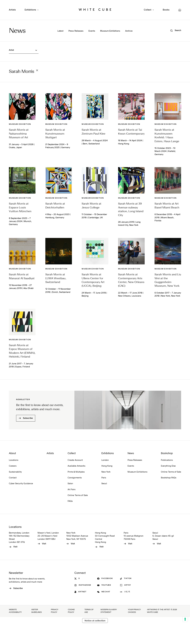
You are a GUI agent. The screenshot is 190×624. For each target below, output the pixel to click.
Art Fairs (71, 489)
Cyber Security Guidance (21, 484)
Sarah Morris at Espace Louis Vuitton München (20, 207)
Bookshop (167, 453)
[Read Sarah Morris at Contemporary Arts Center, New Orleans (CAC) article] (131, 251)
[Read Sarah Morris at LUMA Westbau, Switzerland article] (58, 251)
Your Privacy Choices (134, 611)
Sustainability (15, 472)
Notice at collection (95, 620)
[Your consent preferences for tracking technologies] (185, 619)
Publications (167, 460)
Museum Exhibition (20, 124)
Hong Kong (106, 466)
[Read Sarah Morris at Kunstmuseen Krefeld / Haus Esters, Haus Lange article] (168, 106)
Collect (147, 10)
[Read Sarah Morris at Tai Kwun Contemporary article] (131, 106)
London (105, 460)
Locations (13, 460)
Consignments (75, 478)
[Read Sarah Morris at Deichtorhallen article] (58, 180)
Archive (129, 31)
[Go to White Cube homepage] (95, 10)
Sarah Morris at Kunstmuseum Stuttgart (55, 134)
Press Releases (75, 31)
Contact (13, 478)
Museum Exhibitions (110, 31)
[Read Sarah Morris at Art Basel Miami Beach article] (168, 180)
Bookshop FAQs (168, 478)
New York (105, 472)
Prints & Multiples (76, 472)
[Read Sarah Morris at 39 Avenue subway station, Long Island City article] (131, 180)
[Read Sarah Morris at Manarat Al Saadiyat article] (22, 251)
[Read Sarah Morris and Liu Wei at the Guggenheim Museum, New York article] (168, 251)
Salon (70, 484)
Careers (12, 466)
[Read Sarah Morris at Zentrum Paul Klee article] (95, 106)
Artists (12, 10)
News (17, 31)
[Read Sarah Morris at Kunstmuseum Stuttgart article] (58, 106)
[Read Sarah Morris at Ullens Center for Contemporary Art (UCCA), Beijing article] (95, 251)
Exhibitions (30, 10)
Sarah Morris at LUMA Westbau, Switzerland (55, 278)
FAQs (70, 501)
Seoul (104, 484)
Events (91, 31)
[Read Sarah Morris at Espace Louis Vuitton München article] (22, 180)
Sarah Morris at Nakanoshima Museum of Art (19, 134)
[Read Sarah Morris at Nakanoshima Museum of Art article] (22, 106)
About (12, 453)
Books (166, 10)
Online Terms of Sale (78, 495)
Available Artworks (76, 466)
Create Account (75, 460)
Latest (60, 31)
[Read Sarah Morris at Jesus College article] (95, 180)
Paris (103, 478)
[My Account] (179, 10)
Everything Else (168, 466)
